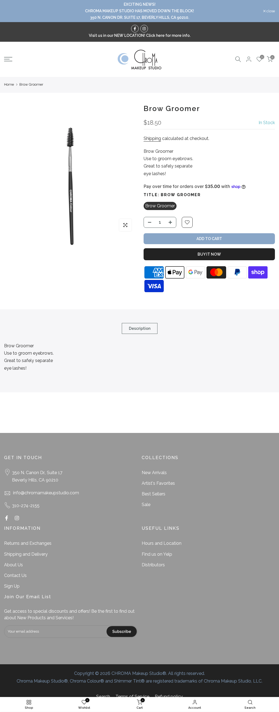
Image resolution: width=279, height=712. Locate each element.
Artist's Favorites (158, 483)
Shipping (152, 138)
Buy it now (209, 254)
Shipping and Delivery (26, 554)
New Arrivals (154, 472)
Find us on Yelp (157, 554)
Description (139, 328)
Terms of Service (132, 696)
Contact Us (15, 575)
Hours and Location (161, 543)
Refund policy (169, 696)
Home (9, 84)
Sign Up (12, 586)
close (11, 11)
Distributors (153, 564)
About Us (13, 564)
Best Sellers (153, 493)
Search (103, 696)
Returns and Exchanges (27, 543)
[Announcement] (139, 11)
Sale (146, 504)
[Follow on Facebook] (135, 28)
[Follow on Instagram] (144, 28)
